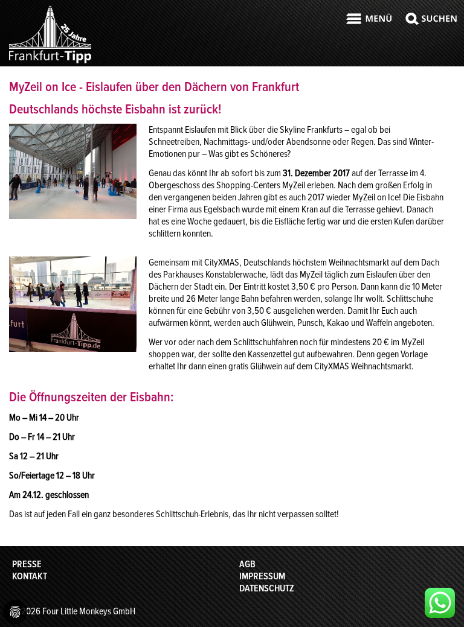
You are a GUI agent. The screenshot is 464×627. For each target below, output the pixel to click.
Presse (27, 564)
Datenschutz (266, 588)
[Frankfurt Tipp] (50, 63)
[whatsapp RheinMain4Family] (440, 603)
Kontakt (29, 576)
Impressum (262, 576)
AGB (247, 564)
